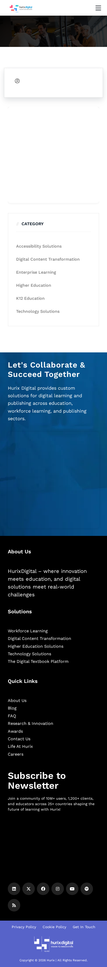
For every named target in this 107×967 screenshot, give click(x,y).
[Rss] (14, 905)
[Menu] (98, 8)
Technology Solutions (37, 311)
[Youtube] (72, 889)
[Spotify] (87, 889)
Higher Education (33, 285)
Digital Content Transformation (48, 259)
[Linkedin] (14, 889)
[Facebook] (43, 889)
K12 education (30, 298)
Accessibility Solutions (39, 246)
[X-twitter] (28, 889)
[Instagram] (57, 889)
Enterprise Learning (36, 272)
